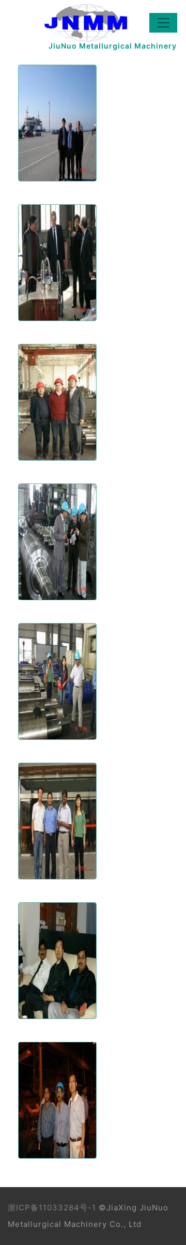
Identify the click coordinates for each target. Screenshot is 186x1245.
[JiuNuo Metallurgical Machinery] (78, 22)
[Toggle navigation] (163, 22)
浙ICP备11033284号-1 (52, 1207)
